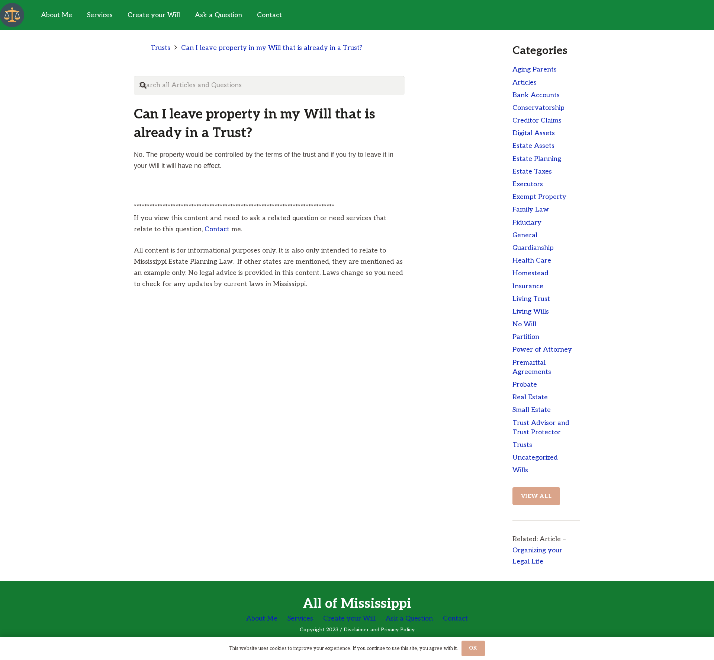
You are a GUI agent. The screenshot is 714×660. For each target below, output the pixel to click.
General (524, 235)
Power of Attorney (542, 349)
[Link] (12, 15)
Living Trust (531, 299)
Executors (527, 184)
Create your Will (349, 618)
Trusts (522, 445)
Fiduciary (526, 222)
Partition (525, 337)
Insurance (527, 286)
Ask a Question (409, 618)
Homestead (530, 273)
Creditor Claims (537, 120)
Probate (524, 384)
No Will (524, 324)
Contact (217, 229)
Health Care (531, 260)
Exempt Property (539, 197)
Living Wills (530, 311)
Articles (524, 82)
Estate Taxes (532, 171)
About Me (261, 618)
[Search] (143, 85)
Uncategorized (535, 457)
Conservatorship (538, 108)
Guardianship (533, 248)
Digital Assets (533, 133)
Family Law (530, 209)
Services (300, 618)
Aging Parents (534, 69)
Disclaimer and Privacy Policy (379, 629)
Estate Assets (533, 146)
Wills (520, 470)
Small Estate (531, 410)
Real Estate (530, 397)
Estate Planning (536, 159)
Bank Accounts (536, 95)
